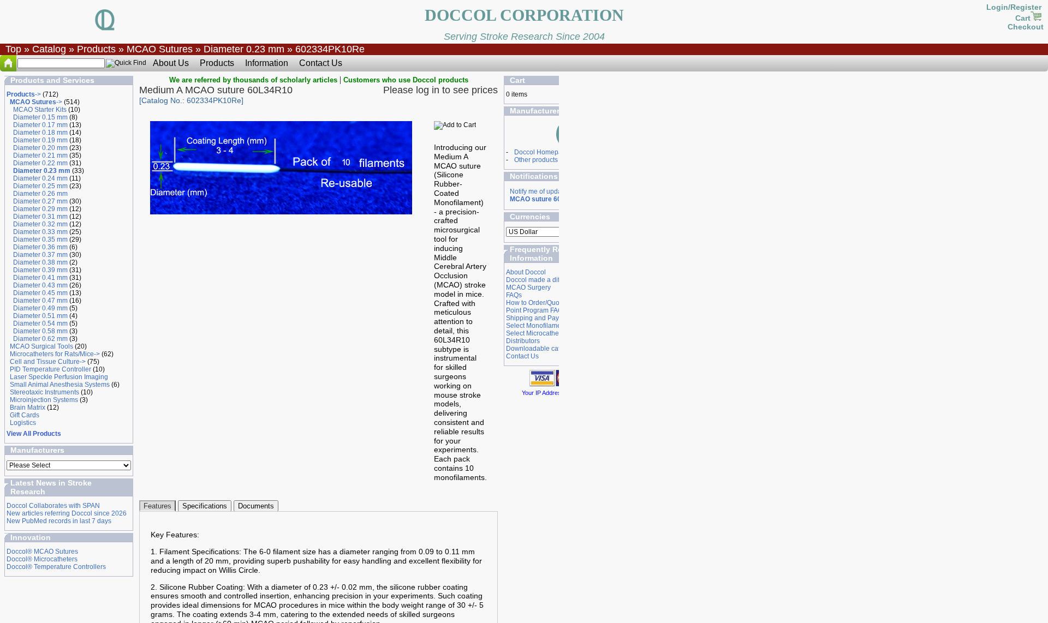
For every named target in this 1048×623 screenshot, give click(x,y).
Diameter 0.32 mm (40, 224)
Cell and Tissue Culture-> (48, 362)
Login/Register (1015, 7)
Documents (256, 506)
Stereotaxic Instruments (44, 392)
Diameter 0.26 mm (40, 193)
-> (24, 94)
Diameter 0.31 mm (40, 216)
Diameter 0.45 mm (40, 293)
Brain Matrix (27, 407)
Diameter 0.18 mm (40, 132)
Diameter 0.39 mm (40, 270)
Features (157, 506)
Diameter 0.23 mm (244, 49)
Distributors (523, 341)
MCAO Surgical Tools (41, 346)
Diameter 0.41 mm (40, 277)
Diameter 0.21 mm (40, 155)
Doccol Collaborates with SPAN (53, 506)
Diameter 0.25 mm (40, 186)
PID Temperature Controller (50, 369)
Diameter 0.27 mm (40, 201)
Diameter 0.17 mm (40, 125)
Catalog (49, 49)
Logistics (23, 423)
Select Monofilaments (538, 326)
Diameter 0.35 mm (40, 239)
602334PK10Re (330, 49)
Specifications (204, 506)
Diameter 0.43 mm (40, 285)
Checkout (1026, 26)
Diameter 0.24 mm (40, 178)
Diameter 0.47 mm (40, 300)
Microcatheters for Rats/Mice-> (55, 354)
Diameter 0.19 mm (40, 140)
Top (13, 49)
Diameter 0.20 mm (40, 148)
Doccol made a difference (544, 280)
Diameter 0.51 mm (40, 316)
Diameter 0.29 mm (40, 209)
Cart (1023, 18)
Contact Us (320, 63)
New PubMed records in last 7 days (59, 521)
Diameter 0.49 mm (40, 308)
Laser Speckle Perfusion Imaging (59, 377)
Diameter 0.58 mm (40, 331)
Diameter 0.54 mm (40, 323)
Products (96, 49)
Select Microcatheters (538, 333)
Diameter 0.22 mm (40, 163)
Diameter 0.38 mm (40, 262)
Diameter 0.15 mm (40, 117)
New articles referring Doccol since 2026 (67, 513)
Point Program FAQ (534, 310)
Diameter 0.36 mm (40, 247)
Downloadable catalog (539, 348)
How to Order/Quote (535, 303)
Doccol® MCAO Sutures (42, 551)
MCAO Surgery (528, 287)
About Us (171, 63)
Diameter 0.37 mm (40, 255)
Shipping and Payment (540, 318)
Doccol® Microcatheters (42, 559)
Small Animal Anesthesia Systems (60, 384)
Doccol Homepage (542, 152)
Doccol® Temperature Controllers (56, 567)
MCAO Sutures (160, 49)
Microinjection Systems (44, 400)
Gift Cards (24, 415)
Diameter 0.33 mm (40, 232)
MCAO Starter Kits (40, 109)
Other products (536, 160)
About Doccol (526, 272)
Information (266, 63)
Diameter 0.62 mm (40, 339)
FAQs (514, 295)
